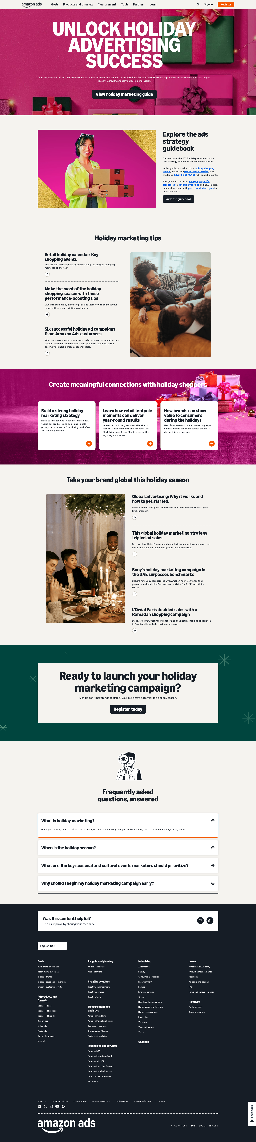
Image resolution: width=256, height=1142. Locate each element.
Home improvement (147, 1012)
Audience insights (96, 966)
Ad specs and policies (199, 981)
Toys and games (146, 1027)
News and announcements (201, 992)
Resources (193, 976)
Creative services (96, 992)
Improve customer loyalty (50, 986)
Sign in (208, 4)
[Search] (198, 4)
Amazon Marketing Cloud (100, 1056)
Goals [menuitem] (41, 961)
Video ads (42, 1026)
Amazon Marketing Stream (100, 1021)
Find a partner (195, 1007)
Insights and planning (100, 961)
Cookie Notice (122, 1101)
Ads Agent (93, 1081)
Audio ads (42, 1031)
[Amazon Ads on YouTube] (57, 1107)
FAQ (191, 986)
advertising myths (184, 174)
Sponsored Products (47, 1010)
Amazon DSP (94, 1051)
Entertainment (145, 981)
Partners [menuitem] (194, 1001)
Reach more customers (48, 971)
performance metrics (196, 171)
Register (226, 4)
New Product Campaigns (99, 1076)
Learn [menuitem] (192, 961)
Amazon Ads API (96, 1061)
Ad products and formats (47, 998)
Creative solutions (99, 981)
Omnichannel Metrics (98, 1031)
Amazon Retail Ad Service (100, 1071)
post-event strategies (201, 188)
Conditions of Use (60, 1101)
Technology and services (102, 1045)
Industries (144, 961)
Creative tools (94, 997)
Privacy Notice (80, 1101)
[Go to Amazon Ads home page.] (66, 1125)
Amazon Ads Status (143, 1101)
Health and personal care (150, 1002)
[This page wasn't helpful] (200, 921)
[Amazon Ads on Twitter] (45, 1107)
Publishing (143, 1017)
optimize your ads (188, 184)
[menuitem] (52, 1021)
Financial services (146, 992)
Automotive (144, 966)
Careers (161, 1101)
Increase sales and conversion (52, 981)
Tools (124, 4)
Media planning (95, 971)
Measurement (107, 4)
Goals (54, 4)
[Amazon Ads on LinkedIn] (39, 1107)
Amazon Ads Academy (199, 966)
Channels (143, 1042)
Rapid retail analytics (97, 1036)
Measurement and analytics (99, 1008)
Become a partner (197, 1012)
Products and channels (78, 4)
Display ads (43, 1021)
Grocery (141, 997)
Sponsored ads (45, 1005)
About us (42, 1101)
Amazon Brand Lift (97, 1015)
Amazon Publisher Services (100, 1066)
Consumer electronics (148, 976)
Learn (153, 4)
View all (41, 1041)
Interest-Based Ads (101, 1101)
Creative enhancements (99, 986)
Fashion (141, 986)
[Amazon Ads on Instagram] (51, 1107)
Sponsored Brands (46, 1015)
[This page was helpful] (209, 921)
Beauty (141, 971)
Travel (141, 1032)
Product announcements (200, 971)
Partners (139, 4)
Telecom (142, 1022)
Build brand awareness (48, 966)
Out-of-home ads (46, 1036)
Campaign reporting (97, 1026)
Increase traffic (45, 976)
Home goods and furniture (150, 1007)
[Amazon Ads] (29, 4)
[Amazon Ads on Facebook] (63, 1107)
